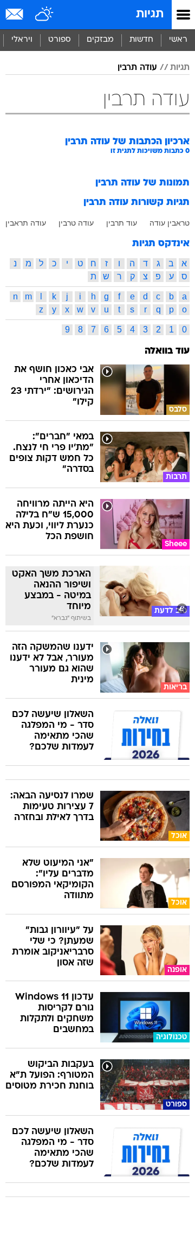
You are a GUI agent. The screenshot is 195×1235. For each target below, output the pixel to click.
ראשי (178, 40)
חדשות (141, 40)
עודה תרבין (137, 67)
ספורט (59, 40)
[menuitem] (141, 40)
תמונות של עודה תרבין (142, 183)
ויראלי (21, 40)
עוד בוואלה (167, 351)
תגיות (150, 14)
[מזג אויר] (44, 15)
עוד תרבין (121, 223)
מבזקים (100, 40)
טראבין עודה (170, 223)
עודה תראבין (25, 223)
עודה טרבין (76, 223)
